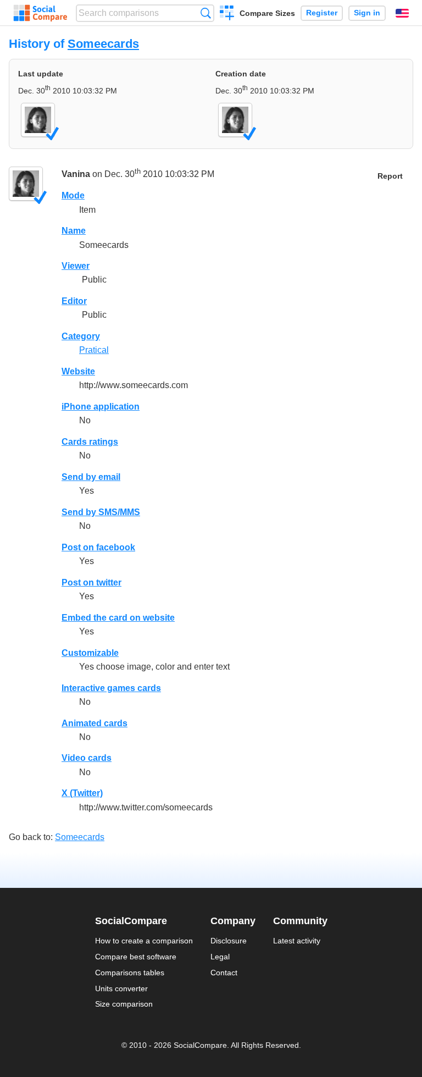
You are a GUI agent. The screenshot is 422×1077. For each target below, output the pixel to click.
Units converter (121, 988)
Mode (73, 195)
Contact (223, 972)
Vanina (76, 174)
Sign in (367, 13)
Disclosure (228, 940)
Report (390, 176)
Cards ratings (90, 441)
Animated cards (94, 723)
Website (78, 371)
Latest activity (296, 940)
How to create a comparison (144, 940)
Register (321, 13)
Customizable (90, 653)
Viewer (76, 265)
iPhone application (101, 406)
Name (74, 230)
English (402, 13)
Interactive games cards (111, 688)
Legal (220, 956)
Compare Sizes (267, 13)
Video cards (87, 758)
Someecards (103, 44)
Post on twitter (91, 582)
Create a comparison (227, 14)
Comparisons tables (129, 972)
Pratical (94, 350)
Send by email (91, 477)
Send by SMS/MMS (101, 512)
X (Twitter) (82, 793)
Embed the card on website (118, 617)
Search (206, 13)
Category (81, 336)
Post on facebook (98, 547)
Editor (74, 301)
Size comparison (124, 1003)
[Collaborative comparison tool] (40, 13)
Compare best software (135, 956)
